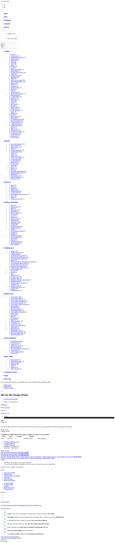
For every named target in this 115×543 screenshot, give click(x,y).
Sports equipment (10, 338)
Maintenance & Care (16, 330)
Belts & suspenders (16, 177)
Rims (12, 68)
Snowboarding (15, 306)
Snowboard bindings (16, 310)
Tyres (12, 63)
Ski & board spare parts (17, 331)
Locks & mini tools (16, 237)
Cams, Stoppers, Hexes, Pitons (19, 263)
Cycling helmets (15, 96)
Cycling (6, 51)
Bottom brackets (15, 87)
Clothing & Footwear (16, 125)
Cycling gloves (15, 133)
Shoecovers (14, 136)
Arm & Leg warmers (16, 131)
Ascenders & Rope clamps (18, 258)
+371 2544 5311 (5, 536)
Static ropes (14, 275)
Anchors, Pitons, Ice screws (18, 264)
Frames (13, 89)
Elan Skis (7, 407)
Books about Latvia (16, 361)
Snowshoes (14, 327)
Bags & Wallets (15, 213)
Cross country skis (16, 298)
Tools (12, 112)
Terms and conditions (9, 472)
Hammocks (14, 211)
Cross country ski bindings (18, 301)
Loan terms (7, 477)
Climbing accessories (16, 287)
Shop (6, 13)
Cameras (13, 232)
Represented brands (9, 487)
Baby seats (14, 104)
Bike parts (13, 62)
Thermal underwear (16, 150)
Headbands (14, 174)
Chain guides (14, 92)
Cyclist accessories (16, 124)
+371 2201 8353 (50, 464)
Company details (8, 484)
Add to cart (4, 422)
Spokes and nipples (16, 69)
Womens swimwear (16, 345)
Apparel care (14, 178)
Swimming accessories (17, 341)
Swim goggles (14, 342)
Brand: (3, 407)
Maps (12, 365)
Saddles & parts (15, 75)
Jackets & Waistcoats (16, 144)
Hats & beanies (15, 175)
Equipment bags (15, 290)
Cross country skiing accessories (19, 304)
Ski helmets (14, 322)
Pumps (12, 105)
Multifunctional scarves (17, 172)
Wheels (13, 66)
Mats (12, 208)
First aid (13, 240)
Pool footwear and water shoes (19, 194)
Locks (12, 101)
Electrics (13, 229)
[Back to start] (3, 44)
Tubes (12, 65)
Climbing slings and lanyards (18, 267)
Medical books (15, 362)
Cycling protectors (16, 122)
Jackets (13, 127)
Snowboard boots (15, 309)
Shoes (12, 186)
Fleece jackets (14, 145)
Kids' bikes (14, 60)
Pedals (12, 84)
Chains (12, 74)
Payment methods (8, 483)
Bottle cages (14, 109)
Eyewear (13, 98)
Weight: (3, 413)
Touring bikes (14, 56)
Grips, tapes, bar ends (16, 80)
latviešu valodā (46, 382)
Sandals (13, 188)
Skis (12, 316)
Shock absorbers (15, 269)
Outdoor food (14, 219)
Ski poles (13, 319)
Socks (12, 166)
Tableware (13, 220)
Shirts (12, 148)
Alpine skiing (14, 313)
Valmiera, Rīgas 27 (10, 443)
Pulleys (13, 260)
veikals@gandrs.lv (15, 536)
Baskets (13, 113)
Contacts (7, 24)
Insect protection (15, 243)
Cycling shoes (14, 134)
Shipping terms (8, 474)
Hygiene (13, 238)
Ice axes (13, 272)
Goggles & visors (15, 324)
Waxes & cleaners (15, 334)
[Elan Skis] (4, 404)
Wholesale (7, 20)
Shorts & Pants (15, 130)
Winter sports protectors (17, 325)
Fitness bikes (14, 59)
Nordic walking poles (16, 351)
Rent (5, 17)
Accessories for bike (16, 119)
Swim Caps (14, 344)
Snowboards (14, 307)
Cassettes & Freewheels (17, 72)
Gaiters (13, 197)
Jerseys (13, 128)
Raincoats (13, 165)
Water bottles (14, 107)
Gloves (13, 168)
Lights (12, 102)
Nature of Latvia (8, 489)
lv (4, 4)
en (4, 7)
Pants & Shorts (15, 147)
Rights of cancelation (9, 480)
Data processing (8, 478)
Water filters (14, 223)
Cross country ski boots (17, 300)
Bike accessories (15, 95)
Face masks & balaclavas (17, 171)
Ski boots (13, 315)
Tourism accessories (16, 235)
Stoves (12, 216)
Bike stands (14, 118)
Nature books (14, 359)
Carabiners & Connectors (17, 255)
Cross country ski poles (17, 303)
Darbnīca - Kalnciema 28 (11, 448)
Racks (12, 115)
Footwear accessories (16, 199)
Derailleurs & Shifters (16, 81)
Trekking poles (15, 228)
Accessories (14, 350)
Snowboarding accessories (18, 312)
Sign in (2, 470)
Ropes (12, 273)
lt (4, 5)
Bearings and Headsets (17, 93)
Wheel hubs (14, 71)
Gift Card (7, 379)
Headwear (13, 169)
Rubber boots (14, 189)
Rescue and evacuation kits (18, 266)
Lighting (13, 225)
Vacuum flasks (15, 222)
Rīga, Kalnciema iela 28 (12, 442)
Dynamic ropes (15, 276)
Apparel (7, 141)
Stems (12, 78)
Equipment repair (15, 241)
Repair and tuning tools (17, 333)
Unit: (2, 410)
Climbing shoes (15, 191)
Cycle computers (15, 110)
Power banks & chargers (17, 231)
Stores (6, 375)
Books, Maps (8, 356)
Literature (13, 367)
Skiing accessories (15, 321)
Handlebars (14, 77)
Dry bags (13, 214)
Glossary (6, 486)
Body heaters (14, 244)
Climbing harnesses (16, 252)
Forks (12, 90)
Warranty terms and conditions (12, 475)
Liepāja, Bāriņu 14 (10, 445)
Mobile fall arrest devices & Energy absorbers (23, 261)
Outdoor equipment (11, 202)
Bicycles (13, 54)
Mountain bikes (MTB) (17, 57)
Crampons (13, 284)
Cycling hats (14, 137)
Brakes (12, 83)
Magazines (14, 364)
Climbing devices (15, 254)
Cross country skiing (16, 297)
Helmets (13, 251)
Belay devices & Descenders (18, 257)
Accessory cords (15, 278)
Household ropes (15, 281)
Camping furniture (16, 226)
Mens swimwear (15, 347)
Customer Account (10, 372)
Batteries (13, 234)
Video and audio (15, 368)
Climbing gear (9, 248)
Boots (12, 185)
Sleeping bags (14, 207)
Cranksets (13, 86)
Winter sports (8, 294)
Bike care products (16, 121)
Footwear (7, 182)
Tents (12, 205)
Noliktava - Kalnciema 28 (12, 446)
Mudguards (14, 99)
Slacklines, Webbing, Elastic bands (20, 280)
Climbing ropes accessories (18, 283)
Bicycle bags (14, 116)
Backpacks (14, 210)
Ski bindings (14, 318)
